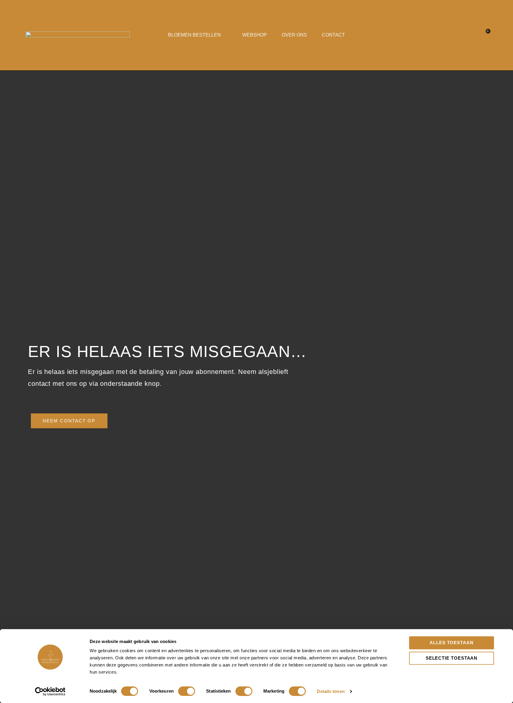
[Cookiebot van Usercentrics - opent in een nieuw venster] (50, 691)
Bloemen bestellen (194, 34)
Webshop (254, 34)
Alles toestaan (452, 642)
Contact (333, 34)
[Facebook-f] (452, 35)
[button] (474, 35)
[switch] (186, 691)
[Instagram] (463, 35)
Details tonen (330, 691)
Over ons (294, 34)
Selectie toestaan (452, 658)
